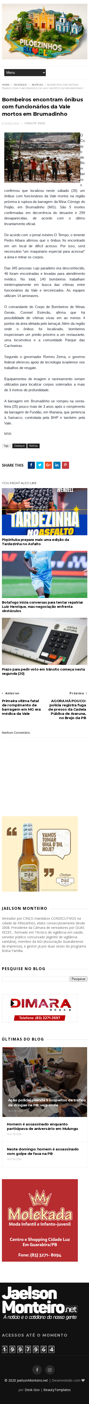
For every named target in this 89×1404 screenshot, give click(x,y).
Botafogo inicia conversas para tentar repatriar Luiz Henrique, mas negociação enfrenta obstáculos (42, 606)
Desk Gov (32, 1390)
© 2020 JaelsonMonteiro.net (26, 1380)
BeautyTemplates (57, 1390)
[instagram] (50, 1370)
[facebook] (37, 1370)
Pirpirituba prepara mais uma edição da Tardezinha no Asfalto (35, 542)
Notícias (37, 84)
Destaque (20, 84)
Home (6, 84)
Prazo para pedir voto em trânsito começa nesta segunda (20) (43, 671)
